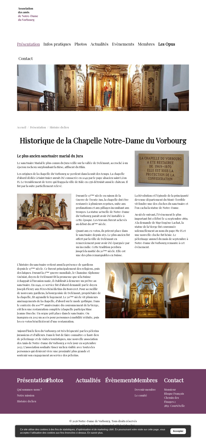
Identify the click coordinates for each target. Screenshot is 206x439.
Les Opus (166, 44)
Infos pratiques (57, 44)
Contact (26, 58)
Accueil (21, 127)
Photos (80, 44)
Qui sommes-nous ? (29, 389)
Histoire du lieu (26, 401)
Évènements (120, 380)
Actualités (99, 44)
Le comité (141, 395)
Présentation (28, 44)
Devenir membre (145, 389)
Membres (146, 44)
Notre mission (25, 395)
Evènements (123, 44)
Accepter (178, 431)
